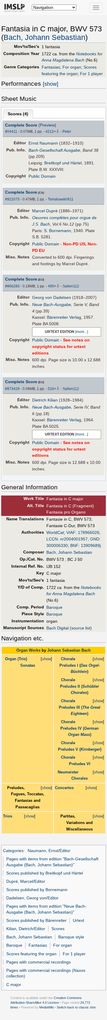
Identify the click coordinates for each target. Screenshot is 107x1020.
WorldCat (55, 532)
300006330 (57, 545)
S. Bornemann (57, 230)
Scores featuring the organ (31, 953)
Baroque (54, 607)
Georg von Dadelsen (51, 297)
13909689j (91, 545)
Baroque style (71, 937)
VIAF (70, 532)
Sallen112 (71, 286)
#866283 (12, 286)
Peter (66, 131)
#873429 (12, 389)
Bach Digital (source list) (69, 628)
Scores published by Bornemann (36, 889)
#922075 (12, 199)
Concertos (64, 788)
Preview (47, 125)
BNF (74, 545)
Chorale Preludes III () (79, 707)
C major (13, 984)
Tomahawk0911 (60, 199)
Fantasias (51, 67)
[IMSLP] (16, 7)
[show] (50, 84)
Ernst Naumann (43, 143)
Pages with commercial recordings (38, 962)
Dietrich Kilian (45, 400)
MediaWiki (46, 1007)
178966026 (88, 532)
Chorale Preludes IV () (79, 728)
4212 (49, 131)
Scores (57, 928)
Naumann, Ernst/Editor (49, 850)
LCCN (52, 539)
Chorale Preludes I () (79, 665)
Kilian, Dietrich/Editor (25, 928)
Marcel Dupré (45, 210)
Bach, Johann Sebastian (44, 37)
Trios (7, 816)
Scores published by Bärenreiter (36, 920)
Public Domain (42, 176)
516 (51, 389)
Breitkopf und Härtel (63, 163)
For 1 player (91, 73)
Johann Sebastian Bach (69, 650)
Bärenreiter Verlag (64, 317)
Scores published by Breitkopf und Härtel (44, 873)
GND (94, 539)
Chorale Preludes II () (79, 686)
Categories (13, 850)
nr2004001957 (74, 539)
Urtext (78, 920)
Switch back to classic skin (76, 1007)
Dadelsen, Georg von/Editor (32, 898)
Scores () (18, 113)
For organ (71, 67)
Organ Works (28, 650)
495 (51, 286)
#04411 (11, 131)
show (46, 659)
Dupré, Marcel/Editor (25, 881)
